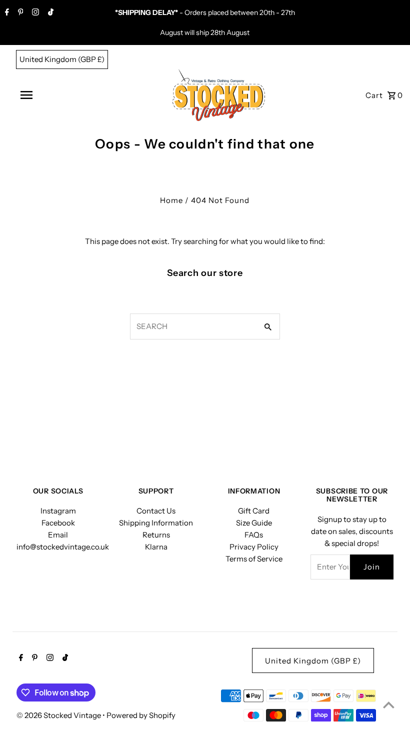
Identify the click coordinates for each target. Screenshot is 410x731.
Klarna (156, 547)
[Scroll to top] (389, 705)
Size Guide (254, 523)
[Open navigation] (59, 95)
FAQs (253, 535)
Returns (156, 535)
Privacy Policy (254, 547)
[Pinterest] (20, 13)
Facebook (58, 523)
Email (58, 535)
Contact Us (156, 511)
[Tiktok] (50, 13)
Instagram (58, 511)
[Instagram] (34, 13)
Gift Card (254, 511)
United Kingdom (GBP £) (62, 59)
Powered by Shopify (141, 715)
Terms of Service (254, 559)
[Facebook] (5, 13)
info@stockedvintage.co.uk (62, 547)
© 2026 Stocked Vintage (59, 715)
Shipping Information (156, 523)
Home (171, 200)
